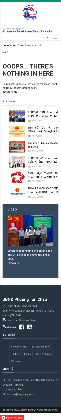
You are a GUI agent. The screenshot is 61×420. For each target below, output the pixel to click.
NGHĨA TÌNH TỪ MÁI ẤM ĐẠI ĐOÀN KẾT (23, 45)
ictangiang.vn (29, 410)
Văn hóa (15, 361)
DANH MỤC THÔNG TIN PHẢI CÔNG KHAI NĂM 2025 (43, 175)
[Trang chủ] (30, 11)
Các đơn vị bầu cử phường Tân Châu (43, 145)
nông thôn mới (19, 346)
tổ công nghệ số (40, 346)
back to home (10, 91)
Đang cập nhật (14, 389)
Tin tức (15, 354)
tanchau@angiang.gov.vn (20, 394)
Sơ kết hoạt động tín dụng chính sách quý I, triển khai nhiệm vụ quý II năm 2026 (30, 254)
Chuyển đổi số (43, 354)
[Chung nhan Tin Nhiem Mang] (19, 320)
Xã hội (27, 354)
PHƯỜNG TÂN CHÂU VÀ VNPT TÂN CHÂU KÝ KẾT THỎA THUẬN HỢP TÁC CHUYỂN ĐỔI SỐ (43, 118)
